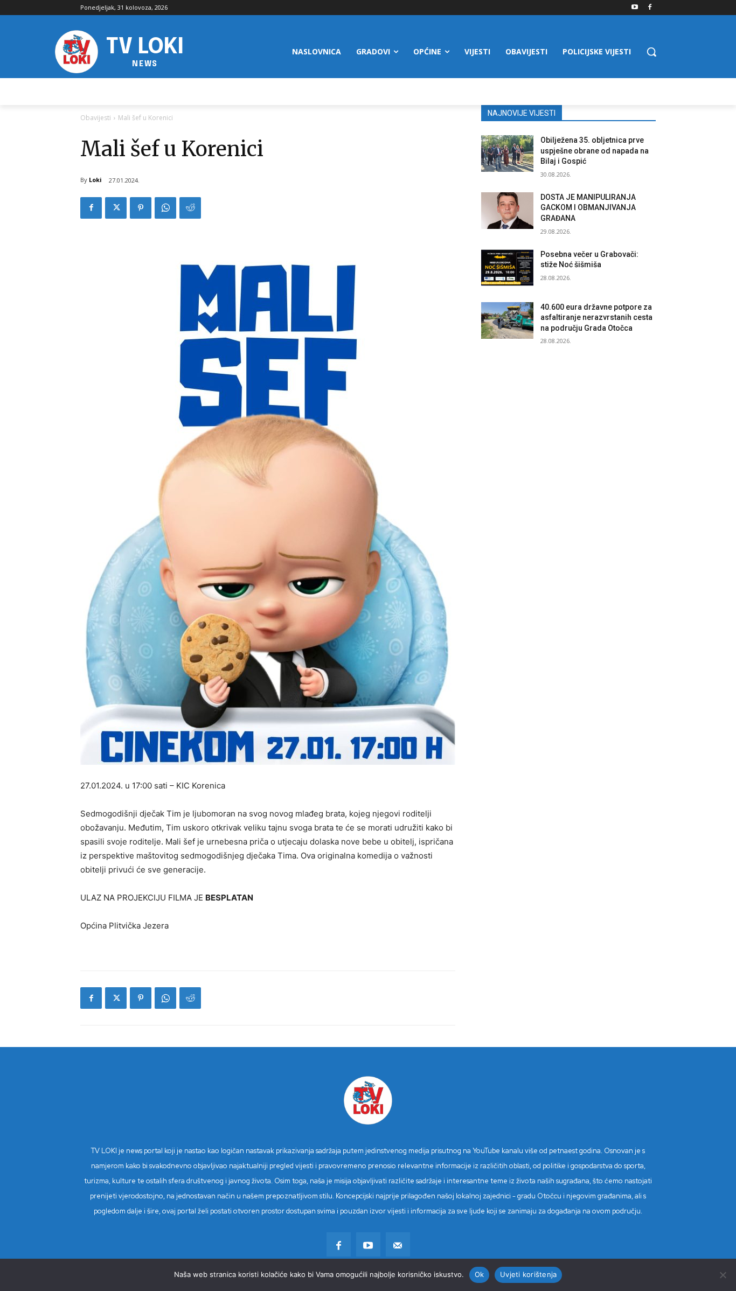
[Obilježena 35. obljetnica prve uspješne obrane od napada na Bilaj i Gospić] (507, 153)
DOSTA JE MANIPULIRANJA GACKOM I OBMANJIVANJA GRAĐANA (588, 207)
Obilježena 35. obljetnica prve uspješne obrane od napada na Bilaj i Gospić (594, 150)
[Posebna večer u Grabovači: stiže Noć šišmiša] (507, 267)
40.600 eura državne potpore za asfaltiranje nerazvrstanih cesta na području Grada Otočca (596, 317)
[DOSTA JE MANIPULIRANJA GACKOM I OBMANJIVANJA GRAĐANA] (507, 210)
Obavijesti (95, 117)
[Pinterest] (140, 208)
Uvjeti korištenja (528, 1274)
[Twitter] (116, 208)
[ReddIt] (190, 208)
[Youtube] (634, 8)
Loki (95, 180)
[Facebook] (649, 8)
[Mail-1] (398, 1244)
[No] (722, 1274)
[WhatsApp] (165, 208)
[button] (651, 52)
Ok (479, 1274)
